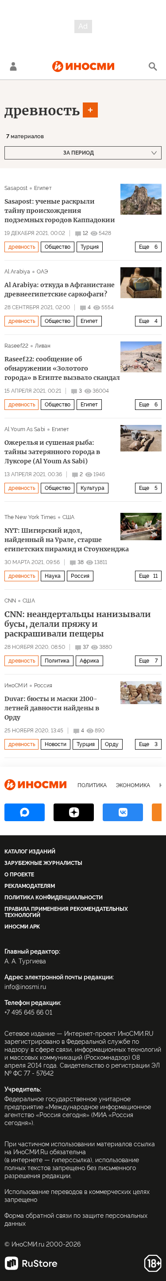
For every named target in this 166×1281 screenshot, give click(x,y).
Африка (89, 661)
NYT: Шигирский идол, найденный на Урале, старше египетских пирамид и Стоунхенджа (66, 540)
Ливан (43, 346)
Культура (92, 488)
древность (42, 110)
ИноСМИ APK (22, 927)
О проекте (19, 875)
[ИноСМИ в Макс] (24, 812)
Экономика (133, 785)
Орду (112, 744)
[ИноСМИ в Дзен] (74, 812)
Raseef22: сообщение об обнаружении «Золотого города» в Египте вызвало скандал (62, 368)
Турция (90, 247)
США (68, 517)
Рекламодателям (29, 886)
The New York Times (30, 517)
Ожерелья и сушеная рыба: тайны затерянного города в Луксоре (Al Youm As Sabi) (52, 452)
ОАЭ (42, 272)
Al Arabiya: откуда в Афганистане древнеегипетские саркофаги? (59, 289)
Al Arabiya (17, 272)
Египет (43, 188)
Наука (53, 576)
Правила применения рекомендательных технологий (66, 912)
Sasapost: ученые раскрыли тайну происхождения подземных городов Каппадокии (59, 210)
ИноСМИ (15, 685)
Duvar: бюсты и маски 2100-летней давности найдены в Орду (51, 708)
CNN (10, 601)
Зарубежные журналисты (43, 863)
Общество (57, 247)
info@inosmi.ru (25, 986)
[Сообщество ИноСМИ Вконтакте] (123, 812)
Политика (57, 661)
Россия (80, 576)
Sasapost (15, 188)
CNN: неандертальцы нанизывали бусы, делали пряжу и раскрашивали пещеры (77, 624)
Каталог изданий (29, 852)
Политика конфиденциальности (53, 897)
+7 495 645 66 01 (28, 1012)
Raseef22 (16, 346)
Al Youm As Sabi (24, 429)
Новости (55, 744)
